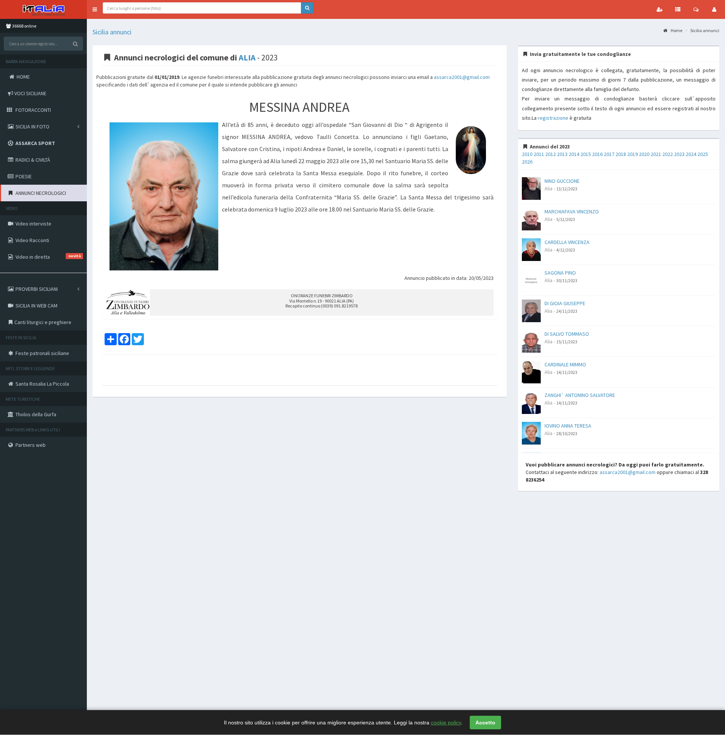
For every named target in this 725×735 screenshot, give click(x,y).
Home (676, 30)
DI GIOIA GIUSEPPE (565, 303)
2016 (597, 154)
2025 (702, 154)
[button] (95, 9)
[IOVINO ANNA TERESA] (531, 432)
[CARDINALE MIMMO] (531, 371)
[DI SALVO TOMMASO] (531, 340)
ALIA (247, 57)
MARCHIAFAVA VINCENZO (572, 211)
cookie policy (446, 723)
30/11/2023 (566, 280)
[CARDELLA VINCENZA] (531, 249)
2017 (609, 154)
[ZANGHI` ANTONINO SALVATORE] (531, 401)
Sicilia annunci (112, 32)
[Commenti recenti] (696, 9)
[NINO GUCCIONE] (531, 187)
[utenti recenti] (660, 9)
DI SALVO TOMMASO (567, 333)
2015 (585, 154)
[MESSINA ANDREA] (164, 197)
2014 (574, 154)
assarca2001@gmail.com (462, 77)
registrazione (553, 117)
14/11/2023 (566, 372)
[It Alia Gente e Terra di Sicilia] (43, 9)
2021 (656, 154)
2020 (644, 154)
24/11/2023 (566, 311)
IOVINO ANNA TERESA (568, 425)
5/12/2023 (565, 219)
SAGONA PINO (560, 272)
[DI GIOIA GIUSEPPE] (531, 310)
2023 (679, 154)
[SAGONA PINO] (531, 279)
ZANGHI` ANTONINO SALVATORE (580, 395)
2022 (667, 154)
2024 (691, 154)
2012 (550, 154)
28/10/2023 (566, 433)
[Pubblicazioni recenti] (678, 9)
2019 (632, 154)
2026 (527, 161)
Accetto (485, 723)
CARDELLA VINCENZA (567, 242)
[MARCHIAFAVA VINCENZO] (531, 218)
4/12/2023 (565, 250)
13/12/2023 (566, 188)
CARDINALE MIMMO (565, 364)
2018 (620, 154)
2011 (539, 154)
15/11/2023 (566, 341)
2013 (562, 154)
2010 (527, 154)
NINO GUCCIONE (562, 181)
